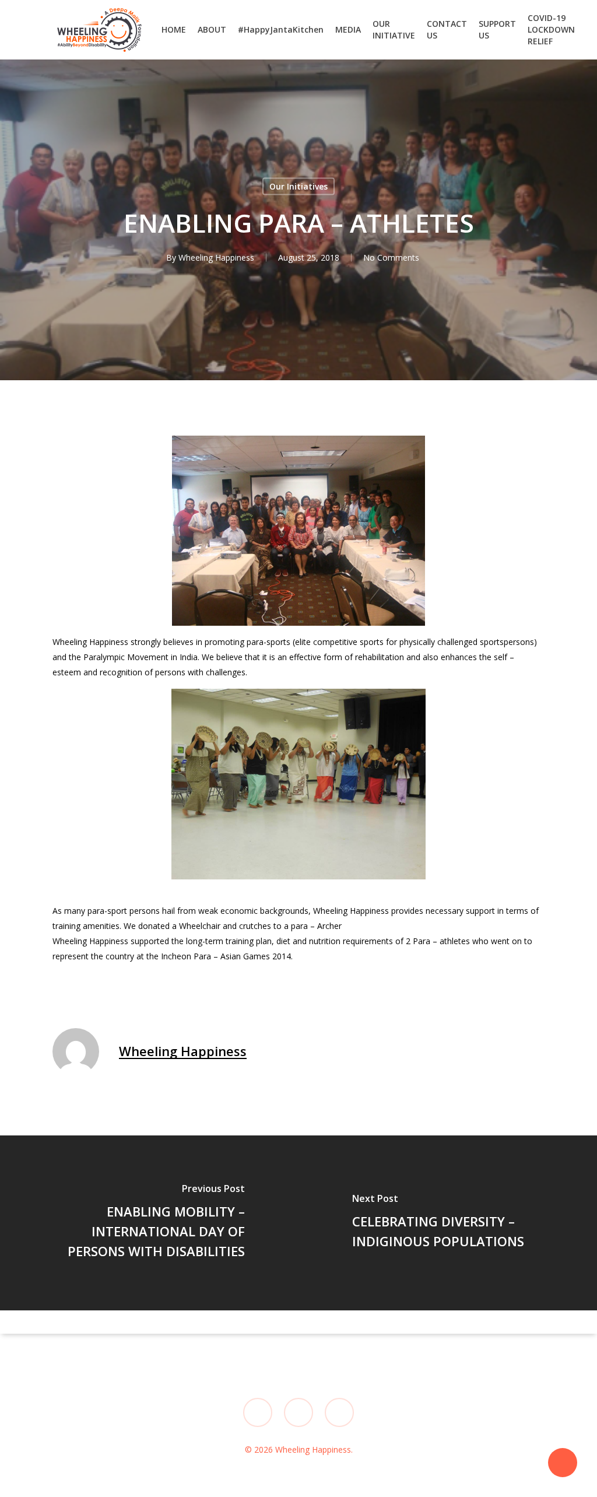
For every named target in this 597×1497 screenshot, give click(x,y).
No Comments (391, 257)
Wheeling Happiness (216, 257)
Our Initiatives (298, 186)
